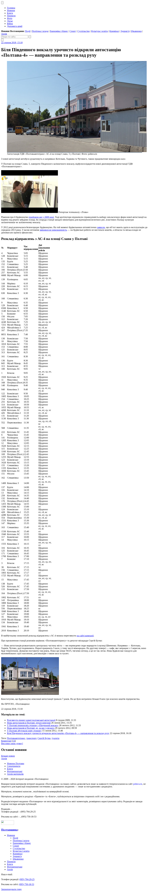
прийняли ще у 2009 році (41, 217)
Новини (11, 10)
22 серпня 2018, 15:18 (12, 42)
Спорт (73, 31)
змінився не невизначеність (53, 230)
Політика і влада (40, 31)
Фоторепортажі (14, 771)
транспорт (31, 738)
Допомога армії (14, 26)
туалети (55, 738)
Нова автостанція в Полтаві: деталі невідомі (29, 723)
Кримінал (114, 31)
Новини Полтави (15, 763)
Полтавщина (9, 829)
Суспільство (83, 31)
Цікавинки (136, 31)
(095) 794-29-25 (26, 879)
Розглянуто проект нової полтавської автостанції (31, 720)
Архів (4, 34)
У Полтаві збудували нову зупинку (24, 730)
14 (14, 741)
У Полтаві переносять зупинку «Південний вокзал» (32, 725)
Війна (10, 23)
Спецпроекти (13, 766)
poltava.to (137, 784)
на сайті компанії (85, 635)
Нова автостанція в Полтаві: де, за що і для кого (30, 728)
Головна (11, 8)
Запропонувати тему (11, 889)
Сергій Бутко (44, 738)
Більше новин (8, 756)
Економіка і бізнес (59, 31)
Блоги (10, 13)
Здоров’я (125, 31)
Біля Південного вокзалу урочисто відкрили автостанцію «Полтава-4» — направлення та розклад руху (58, 733)
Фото (9, 18)
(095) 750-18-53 (26, 884)
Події (27, 31)
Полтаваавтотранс (16, 738)
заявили (101, 227)
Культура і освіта (99, 31)
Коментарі (6, 741)
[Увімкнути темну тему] (2, 2)
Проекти (11, 15)
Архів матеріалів (15, 774)
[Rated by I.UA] (7, 824)
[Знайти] (30, 36)
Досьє (10, 21)
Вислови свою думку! (12, 743)
